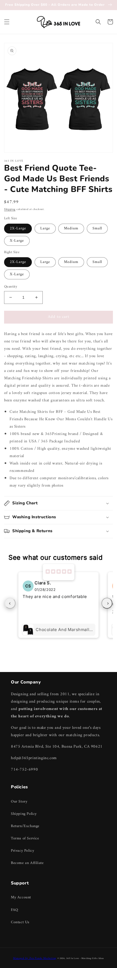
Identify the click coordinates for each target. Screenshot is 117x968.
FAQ (14, 910)
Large (45, 228)
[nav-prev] (10, 603)
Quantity (10, 286)
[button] (7, 22)
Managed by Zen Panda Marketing (34, 958)
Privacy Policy (22, 850)
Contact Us (20, 922)
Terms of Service (25, 838)
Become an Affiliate (27, 863)
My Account (21, 897)
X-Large (17, 240)
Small (97, 228)
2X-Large (18, 228)
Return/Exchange (25, 826)
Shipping (10, 209)
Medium (71, 228)
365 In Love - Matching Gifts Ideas (85, 958)
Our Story (19, 801)
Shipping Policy (24, 813)
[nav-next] (106, 603)
